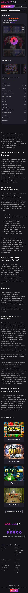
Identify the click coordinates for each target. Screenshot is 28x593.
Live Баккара (4, 563)
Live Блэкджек (5, 565)
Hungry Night (18, 547)
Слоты (16, 572)
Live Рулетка (4, 570)
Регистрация (7, 6)
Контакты (3, 547)
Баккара (17, 563)
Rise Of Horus (18, 552)
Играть (14, 429)
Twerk (16, 554)
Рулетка (17, 570)
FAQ (2, 550)
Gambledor (4, 10)
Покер (16, 567)
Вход (20, 6)
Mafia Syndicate (19, 550)
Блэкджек (17, 565)
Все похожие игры (14, 511)
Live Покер (4, 567)
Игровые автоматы (14, 10)
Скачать (14, 590)
